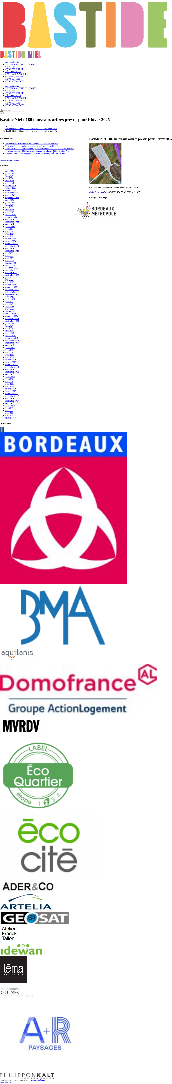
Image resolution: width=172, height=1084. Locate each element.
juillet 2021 (10, 299)
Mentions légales (38, 1080)
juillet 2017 (10, 406)
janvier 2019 (10, 362)
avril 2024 (9, 234)
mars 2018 (9, 386)
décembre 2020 (11, 316)
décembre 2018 (11, 364)
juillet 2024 (10, 226)
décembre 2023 (11, 243)
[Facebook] (0, 429)
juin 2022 (9, 277)
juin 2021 (9, 301)
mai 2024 (9, 231)
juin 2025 (9, 205)
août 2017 (9, 403)
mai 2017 (9, 410)
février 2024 (10, 239)
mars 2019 (9, 357)
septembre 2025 (12, 197)
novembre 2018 (12, 367)
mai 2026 (9, 178)
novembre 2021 (12, 289)
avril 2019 (9, 355)
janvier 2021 (10, 314)
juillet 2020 (10, 323)
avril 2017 (9, 413)
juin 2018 (9, 379)
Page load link (6, 1083)
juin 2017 (9, 408)
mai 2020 (9, 328)
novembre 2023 (12, 246)
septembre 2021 (12, 294)
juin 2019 (9, 350)
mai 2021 (9, 304)
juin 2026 (9, 176)
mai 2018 (9, 381)
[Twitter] (1, 429)
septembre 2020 (12, 321)
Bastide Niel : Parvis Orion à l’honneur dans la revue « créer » (31, 144)
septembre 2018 (12, 372)
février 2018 (10, 389)
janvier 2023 (10, 265)
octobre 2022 (11, 272)
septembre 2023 (12, 251)
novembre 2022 (12, 270)
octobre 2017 (11, 398)
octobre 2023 (11, 248)
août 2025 (9, 200)
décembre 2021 (11, 287)
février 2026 (10, 185)
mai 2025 (9, 207)
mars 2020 (9, 333)
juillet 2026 (10, 173)
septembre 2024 (12, 222)
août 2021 (9, 297)
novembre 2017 (12, 396)
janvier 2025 (10, 214)
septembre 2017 (12, 401)
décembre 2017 (11, 393)
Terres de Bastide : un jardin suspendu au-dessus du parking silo (32, 146)
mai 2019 (9, 352)
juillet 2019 (10, 347)
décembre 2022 (11, 268)
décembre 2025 (11, 190)
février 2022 (10, 285)
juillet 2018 (10, 376)
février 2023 (10, 263)
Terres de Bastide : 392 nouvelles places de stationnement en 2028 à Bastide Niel (39, 148)
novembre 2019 (12, 340)
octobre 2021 (11, 292)
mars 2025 (9, 212)
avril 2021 (9, 306)
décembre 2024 (11, 217)
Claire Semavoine (96, 192)
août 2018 (9, 374)
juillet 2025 (10, 202)
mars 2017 (9, 415)
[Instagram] (2, 429)
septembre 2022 (12, 275)
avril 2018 (9, 384)
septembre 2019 (12, 343)
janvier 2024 (10, 241)
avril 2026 (9, 180)
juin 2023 (9, 253)
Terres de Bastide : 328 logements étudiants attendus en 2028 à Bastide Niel (37, 151)
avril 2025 (9, 210)
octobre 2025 (11, 195)
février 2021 (10, 311)
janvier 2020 (10, 335)
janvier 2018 (10, 391)
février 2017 (10, 418)
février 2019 (10, 360)
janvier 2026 (10, 188)
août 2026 (9, 171)
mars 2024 (9, 236)
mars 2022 (9, 282)
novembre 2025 (12, 193)
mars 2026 (9, 183)
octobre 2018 (11, 369)
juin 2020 (9, 326)
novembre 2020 (12, 318)
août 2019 (9, 345)
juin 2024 (9, 229)
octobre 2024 (11, 219)
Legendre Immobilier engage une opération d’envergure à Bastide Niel (35, 153)
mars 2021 (9, 309)
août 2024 (9, 224)
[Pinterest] (3, 429)
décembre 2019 (11, 338)
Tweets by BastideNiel (9, 160)
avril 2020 (9, 331)
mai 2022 (9, 280)
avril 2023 (9, 258)
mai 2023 (9, 255)
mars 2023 (9, 260)
